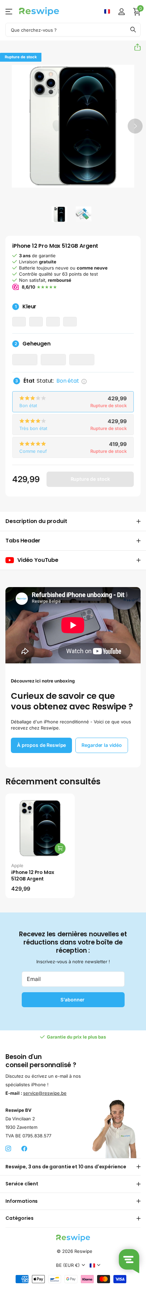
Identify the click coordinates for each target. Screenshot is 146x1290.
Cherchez (133, 29)
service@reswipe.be (45, 1093)
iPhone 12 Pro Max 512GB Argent (32, 875)
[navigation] (59, 214)
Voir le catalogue (9, 11)
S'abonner (73, 999)
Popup (84, 381)
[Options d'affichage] (60, 848)
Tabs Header (22, 540)
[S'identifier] (121, 11)
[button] (135, 47)
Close (73, 1167)
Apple (17, 865)
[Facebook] (24, 1149)
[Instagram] (8, 1149)
